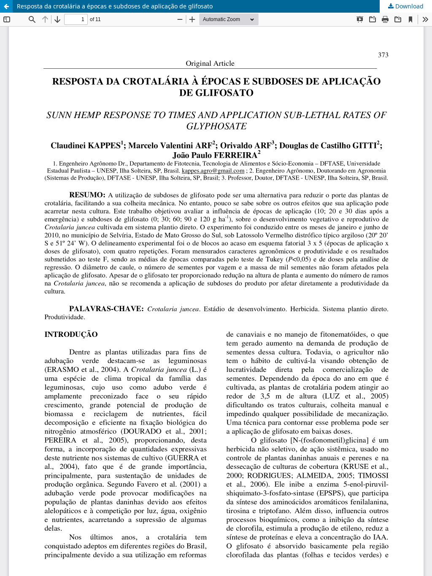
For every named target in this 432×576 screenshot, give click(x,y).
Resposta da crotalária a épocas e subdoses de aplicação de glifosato (115, 6)
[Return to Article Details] (6, 6)
